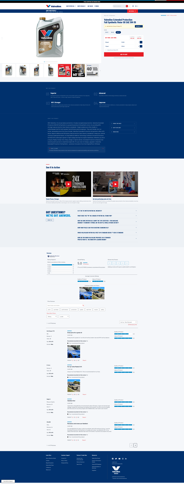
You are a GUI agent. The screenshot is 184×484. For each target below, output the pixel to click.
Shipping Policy (64, 464)
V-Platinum (48, 469)
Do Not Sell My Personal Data (117, 465)
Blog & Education (50, 464)
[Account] (133, 6)
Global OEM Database (96, 466)
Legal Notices (114, 463)
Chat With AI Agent (8, 481)
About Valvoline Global (51, 460)
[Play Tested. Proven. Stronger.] (68, 185)
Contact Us (63, 460)
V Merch (97, 6)
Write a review (173, 15)
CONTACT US (50, 221)
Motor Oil (106, 15)
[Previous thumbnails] (1, 70)
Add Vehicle (138, 26)
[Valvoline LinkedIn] (125, 460)
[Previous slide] (2, 38)
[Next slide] (99, 38)
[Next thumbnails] (100, 70)
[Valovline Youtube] (119, 460)
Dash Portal (79, 466)
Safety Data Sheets (96, 460)
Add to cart (123, 54)
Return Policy (64, 462)
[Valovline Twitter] (116, 460)
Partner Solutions (80, 463)
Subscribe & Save (50, 466)
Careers (47, 462)
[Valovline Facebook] (112, 460)
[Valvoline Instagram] (122, 460)
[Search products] (127, 6)
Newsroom (48, 471)
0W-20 (106, 32)
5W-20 (112, 32)
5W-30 (118, 32)
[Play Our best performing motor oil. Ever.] (115, 185)
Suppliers (94, 472)
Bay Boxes (90, 6)
